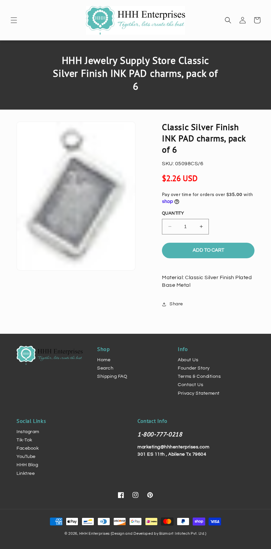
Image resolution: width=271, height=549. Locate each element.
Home (103, 360)
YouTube (26, 456)
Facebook (28, 448)
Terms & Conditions (199, 376)
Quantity (173, 213)
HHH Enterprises (95, 533)
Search (105, 368)
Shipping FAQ (112, 376)
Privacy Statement (199, 393)
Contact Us (190, 384)
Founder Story (194, 368)
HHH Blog (27, 465)
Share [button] (176, 304)
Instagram (28, 431)
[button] (14, 20)
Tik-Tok (24, 440)
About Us (188, 360)
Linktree (26, 473)
